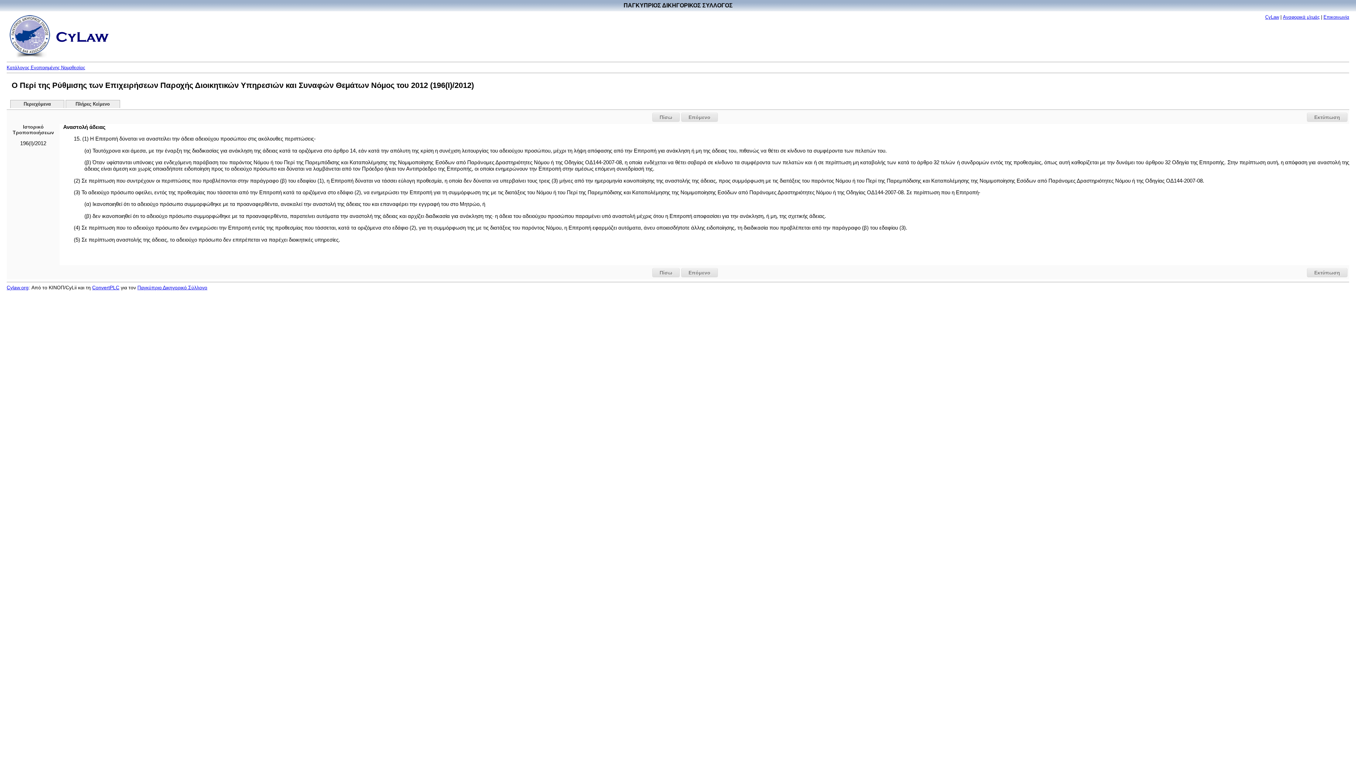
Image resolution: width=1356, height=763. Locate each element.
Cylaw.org (18, 287)
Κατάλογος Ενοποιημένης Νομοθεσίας (46, 67)
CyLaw (1272, 17)
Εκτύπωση (1327, 117)
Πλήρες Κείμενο (93, 104)
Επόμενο (699, 117)
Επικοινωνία (1336, 17)
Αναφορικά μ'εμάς (1301, 17)
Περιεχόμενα (37, 104)
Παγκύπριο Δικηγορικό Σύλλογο (172, 287)
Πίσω (666, 117)
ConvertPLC (105, 287)
